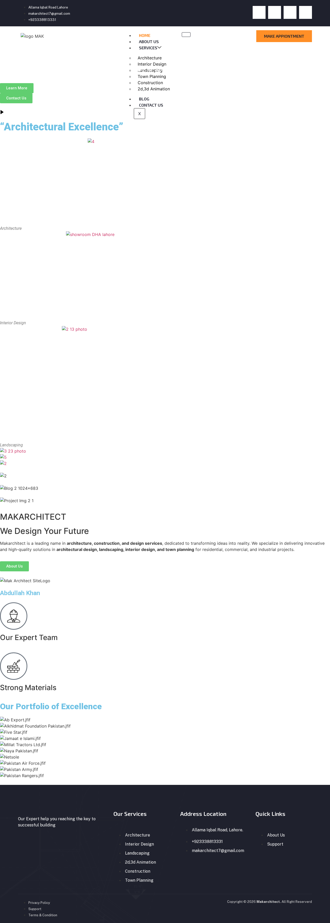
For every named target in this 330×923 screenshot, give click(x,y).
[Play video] (2, 112)
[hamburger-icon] (186, 34)
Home (144, 35)
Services (148, 47)
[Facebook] (259, 12)
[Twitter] (274, 12)
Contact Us (151, 104)
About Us (149, 41)
